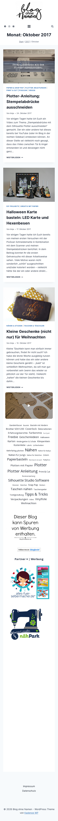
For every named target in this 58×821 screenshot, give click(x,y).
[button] (29, 405)
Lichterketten (38, 445)
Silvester (15, 485)
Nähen (31, 450)
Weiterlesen (14, 157)
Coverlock (31, 428)
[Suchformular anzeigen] (52, 26)
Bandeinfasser (15, 425)
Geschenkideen (29, 437)
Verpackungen (19, 499)
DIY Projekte (12, 206)
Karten (11, 441)
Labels (29, 445)
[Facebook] (5, 26)
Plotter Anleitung (22, 471)
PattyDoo (46, 460)
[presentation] (29, 66)
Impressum (29, 786)
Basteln (26, 425)
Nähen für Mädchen (34, 455)
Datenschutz (29, 790)
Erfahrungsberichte (18, 432)
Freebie (13, 437)
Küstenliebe (19, 445)
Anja (12, 113)
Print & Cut (44, 471)
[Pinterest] (13, 26)
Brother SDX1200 (15, 428)
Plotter (40, 465)
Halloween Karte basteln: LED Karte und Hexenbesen (27, 217)
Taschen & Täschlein (34, 326)
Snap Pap (33, 484)
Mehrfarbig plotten (15, 450)
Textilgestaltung (17, 495)
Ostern (46, 455)
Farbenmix (35, 432)
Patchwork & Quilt (35, 460)
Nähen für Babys (44, 451)
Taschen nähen (21, 489)
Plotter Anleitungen (35, 88)
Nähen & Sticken (14, 326)
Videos (32, 90)
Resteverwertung (28, 476)
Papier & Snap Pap (15, 88)
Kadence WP (31, 813)
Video (31, 499)
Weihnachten (28, 503)
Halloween (45, 437)
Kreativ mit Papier (29, 206)
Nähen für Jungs (17, 454)
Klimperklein (43, 441)
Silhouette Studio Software (28, 480)
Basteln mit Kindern (39, 425)
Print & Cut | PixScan (16, 90)
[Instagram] (9, 26)
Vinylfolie (41, 499)
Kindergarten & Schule (26, 441)
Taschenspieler (40, 489)
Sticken (42, 485)
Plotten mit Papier (22, 465)
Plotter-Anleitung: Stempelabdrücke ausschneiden (23, 102)
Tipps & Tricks (36, 494)
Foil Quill (46, 433)
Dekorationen (45, 428)
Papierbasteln (17, 459)
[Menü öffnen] (29, 26)
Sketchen (23, 485)
